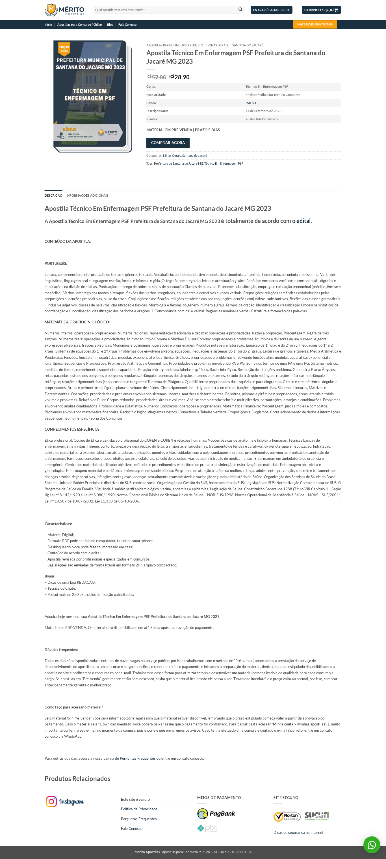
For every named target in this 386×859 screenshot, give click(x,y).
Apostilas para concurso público (174, 45)
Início (48, 24)
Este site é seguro (135, 799)
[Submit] (240, 10)
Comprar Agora (168, 142)
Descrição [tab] (53, 195)
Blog (110, 24)
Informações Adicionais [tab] (87, 195)
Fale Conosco (127, 24)
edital (303, 220)
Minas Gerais (217, 45)
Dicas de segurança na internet (299, 832)
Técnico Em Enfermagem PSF (223, 163)
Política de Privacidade (139, 809)
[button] (271, 10)
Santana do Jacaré (247, 45)
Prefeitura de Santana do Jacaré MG (178, 163)
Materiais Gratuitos (315, 24)
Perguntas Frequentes (138, 758)
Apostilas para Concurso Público (79, 24)
